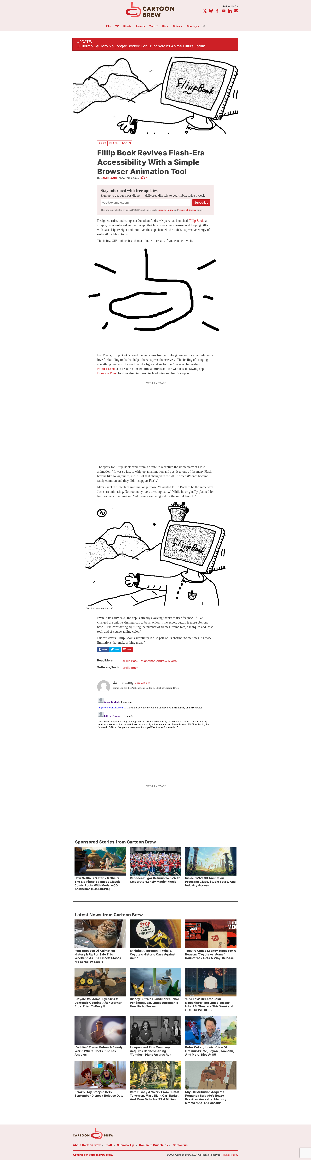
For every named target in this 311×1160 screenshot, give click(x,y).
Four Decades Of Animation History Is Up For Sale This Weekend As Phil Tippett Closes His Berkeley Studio (98, 956)
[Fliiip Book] (155, 553)
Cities (176, 26)
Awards (140, 26)
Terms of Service (187, 210)
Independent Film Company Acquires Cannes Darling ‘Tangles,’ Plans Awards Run (150, 1051)
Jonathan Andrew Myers (160, 661)
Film (108, 26)
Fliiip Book (196, 220)
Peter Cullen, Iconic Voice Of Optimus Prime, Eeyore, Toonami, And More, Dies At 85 (209, 1051)
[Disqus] (155, 736)
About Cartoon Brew (87, 1145)
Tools (126, 143)
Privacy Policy (165, 210)
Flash (113, 143)
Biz (164, 26)
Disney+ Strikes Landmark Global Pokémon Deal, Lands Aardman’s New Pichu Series (154, 1002)
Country (192, 26)
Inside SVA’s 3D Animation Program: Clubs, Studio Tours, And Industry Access (210, 881)
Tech (152, 26)
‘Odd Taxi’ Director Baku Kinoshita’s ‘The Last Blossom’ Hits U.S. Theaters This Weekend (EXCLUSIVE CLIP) (209, 1004)
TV (117, 26)
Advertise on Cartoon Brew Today (93, 1154)
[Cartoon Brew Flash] (155, 295)
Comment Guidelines (153, 1145)
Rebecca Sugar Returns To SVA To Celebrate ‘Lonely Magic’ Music (155, 879)
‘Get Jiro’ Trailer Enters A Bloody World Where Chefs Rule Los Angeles (99, 1051)
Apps (102, 143)
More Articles (142, 683)
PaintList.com (106, 369)
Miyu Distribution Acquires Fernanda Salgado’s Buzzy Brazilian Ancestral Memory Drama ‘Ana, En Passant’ (205, 1097)
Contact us (180, 1145)
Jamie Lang (109, 178)
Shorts (127, 26)
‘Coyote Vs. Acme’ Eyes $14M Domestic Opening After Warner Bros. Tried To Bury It (98, 1002)
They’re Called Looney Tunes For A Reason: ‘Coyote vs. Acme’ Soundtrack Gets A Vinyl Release (210, 954)
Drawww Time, (107, 373)
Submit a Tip (125, 1145)
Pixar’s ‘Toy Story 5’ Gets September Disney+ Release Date (99, 1093)
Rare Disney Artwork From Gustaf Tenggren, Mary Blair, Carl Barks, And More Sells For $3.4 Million (154, 1095)
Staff (109, 1145)
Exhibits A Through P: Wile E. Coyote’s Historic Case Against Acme (152, 954)
